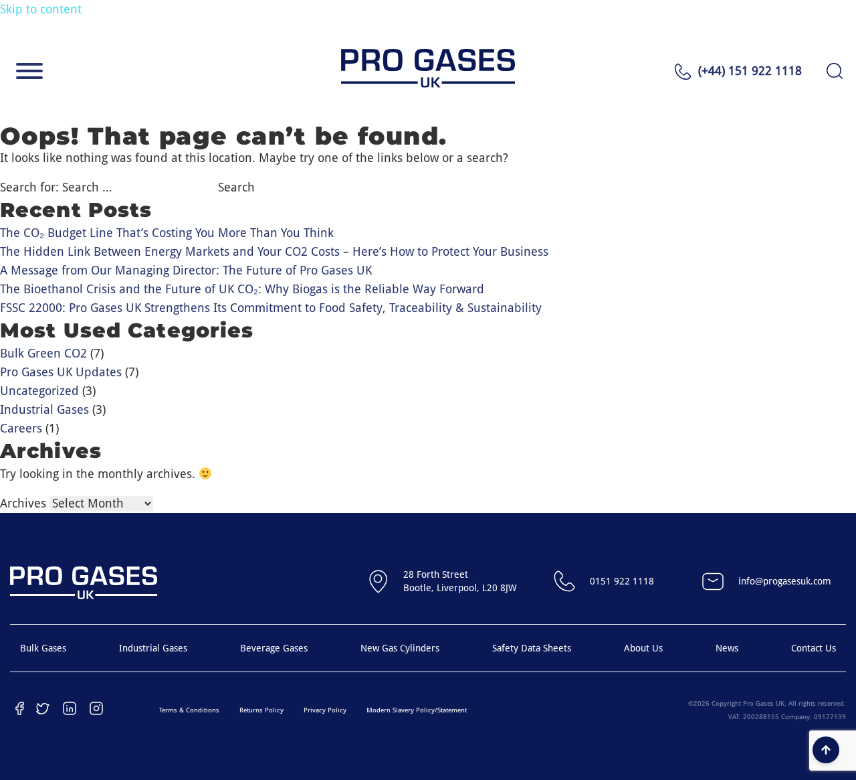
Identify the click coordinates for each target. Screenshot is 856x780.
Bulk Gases (43, 648)
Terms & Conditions (189, 710)
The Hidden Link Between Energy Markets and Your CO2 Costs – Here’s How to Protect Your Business (274, 251)
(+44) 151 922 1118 (750, 71)
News (727, 648)
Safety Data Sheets (531, 648)
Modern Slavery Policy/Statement (416, 710)
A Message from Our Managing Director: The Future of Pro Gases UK (186, 270)
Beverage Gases (274, 648)
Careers (21, 428)
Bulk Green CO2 (43, 353)
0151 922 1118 (622, 581)
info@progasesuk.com (784, 581)
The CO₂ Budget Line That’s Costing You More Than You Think (167, 233)
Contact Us (813, 648)
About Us (643, 648)
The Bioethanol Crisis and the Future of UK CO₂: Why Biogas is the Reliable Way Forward (242, 289)
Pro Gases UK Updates (61, 372)
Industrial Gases (44, 409)
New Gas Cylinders (399, 648)
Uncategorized (39, 391)
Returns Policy (261, 710)
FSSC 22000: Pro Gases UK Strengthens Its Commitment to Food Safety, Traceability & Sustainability (271, 308)
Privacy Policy (325, 710)
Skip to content (41, 9)
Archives (23, 503)
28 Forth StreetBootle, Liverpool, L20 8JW (459, 581)
